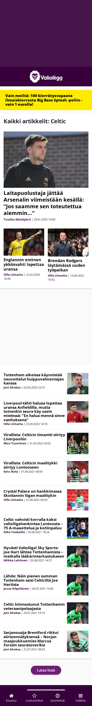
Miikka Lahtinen (15, 560)
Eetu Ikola (11, 471)
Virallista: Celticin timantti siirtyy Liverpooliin (34, 436)
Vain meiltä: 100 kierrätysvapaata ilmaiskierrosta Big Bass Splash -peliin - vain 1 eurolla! (43, 100)
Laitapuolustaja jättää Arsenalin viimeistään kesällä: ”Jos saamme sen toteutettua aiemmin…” (44, 202)
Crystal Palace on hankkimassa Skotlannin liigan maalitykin (33, 493)
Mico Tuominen (15, 443)
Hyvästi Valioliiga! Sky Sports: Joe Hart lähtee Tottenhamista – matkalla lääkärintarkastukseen (34, 551)
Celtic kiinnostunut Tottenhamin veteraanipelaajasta (34, 606)
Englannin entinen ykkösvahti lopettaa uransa (24, 264)
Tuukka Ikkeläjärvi (17, 219)
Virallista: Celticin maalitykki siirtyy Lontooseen (30, 465)
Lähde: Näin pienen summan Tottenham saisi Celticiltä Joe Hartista (31, 580)
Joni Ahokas (12, 387)
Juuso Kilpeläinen (16, 589)
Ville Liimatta (13, 275)
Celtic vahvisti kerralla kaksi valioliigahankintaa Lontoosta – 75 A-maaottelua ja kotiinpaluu (33, 523)
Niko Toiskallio (14, 532)
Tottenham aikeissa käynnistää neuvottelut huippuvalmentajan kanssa (34, 379)
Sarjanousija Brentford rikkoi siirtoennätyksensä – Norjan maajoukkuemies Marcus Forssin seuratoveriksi (31, 638)
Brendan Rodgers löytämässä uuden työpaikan (66, 265)
